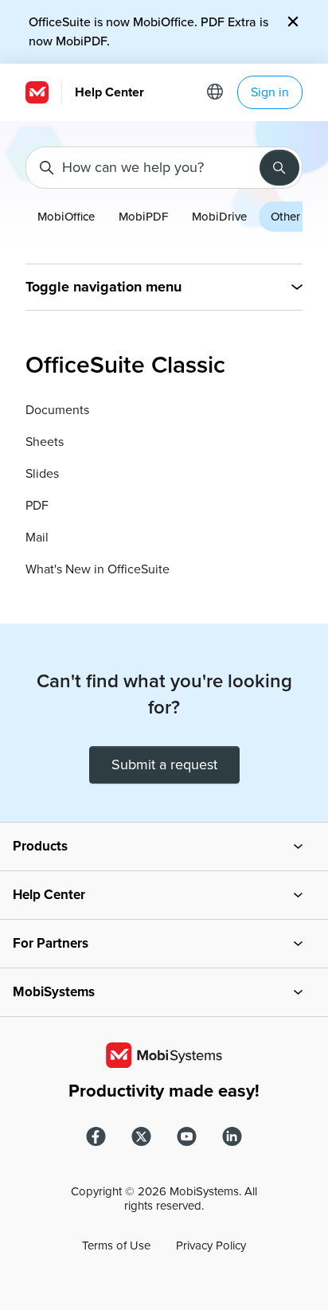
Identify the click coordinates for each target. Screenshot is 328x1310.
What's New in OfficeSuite (97, 569)
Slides (42, 474)
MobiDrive (219, 216)
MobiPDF (143, 216)
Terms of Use (116, 1245)
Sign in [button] (270, 92)
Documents (57, 410)
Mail (37, 538)
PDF (37, 506)
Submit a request (164, 764)
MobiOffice (66, 216)
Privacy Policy (211, 1245)
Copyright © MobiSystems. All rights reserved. (164, 1198)
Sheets (44, 442)
